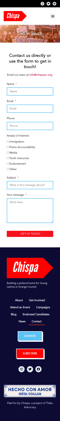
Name (11, 84)
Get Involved (37, 300)
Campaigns (43, 307)
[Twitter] (48, 4)
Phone (11, 118)
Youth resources (19, 158)
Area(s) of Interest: (18, 135)
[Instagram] (42, 4)
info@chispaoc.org (40, 75)
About (19, 300)
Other (13, 169)
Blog (13, 314)
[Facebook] (54, 4)
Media (13, 152)
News (22, 321)
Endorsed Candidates (36, 314)
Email (10, 101)
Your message (16, 195)
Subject (12, 177)
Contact (37, 321)
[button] (52, 16)
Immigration (16, 141)
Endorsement (17, 163)
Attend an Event (20, 307)
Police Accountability (22, 147)
